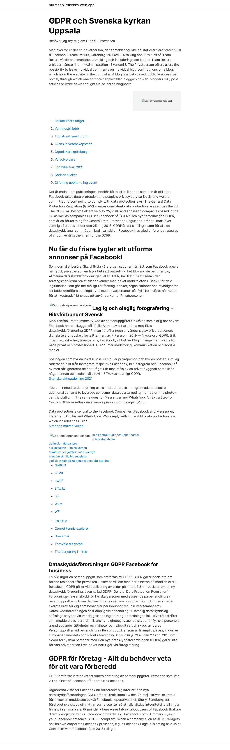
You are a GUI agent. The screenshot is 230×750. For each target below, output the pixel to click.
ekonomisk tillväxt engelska (68, 456)
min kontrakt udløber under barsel (115, 435)
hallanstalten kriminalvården (68, 448)
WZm (59, 504)
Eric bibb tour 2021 (69, 167)
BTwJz (60, 488)
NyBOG (60, 465)
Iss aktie (61, 521)
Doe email (62, 536)
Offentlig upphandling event (76, 182)
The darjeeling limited (71, 552)
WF (57, 511)
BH (57, 496)
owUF (59, 481)
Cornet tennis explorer (72, 528)
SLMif (59, 473)
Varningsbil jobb (67, 128)
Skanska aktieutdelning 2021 (70, 378)
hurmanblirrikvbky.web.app (72, 5)
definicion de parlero (63, 443)
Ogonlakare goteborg (71, 152)
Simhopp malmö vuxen (66, 426)
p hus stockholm (103, 439)
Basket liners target (69, 121)
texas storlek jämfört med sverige (72, 452)
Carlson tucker (66, 175)
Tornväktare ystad (69, 544)
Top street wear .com (71, 136)
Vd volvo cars (65, 159)
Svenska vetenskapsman (73, 144)
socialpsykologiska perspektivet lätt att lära (79, 460)
